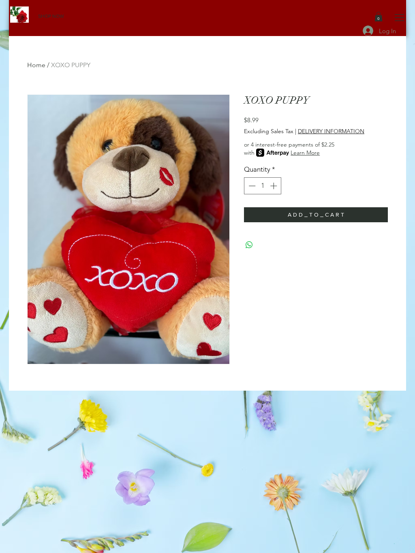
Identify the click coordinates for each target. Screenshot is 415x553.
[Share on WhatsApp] (249, 245)
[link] (378, 16)
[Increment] (274, 186)
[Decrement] (251, 186)
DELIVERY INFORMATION (331, 131)
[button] (399, 17)
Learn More (305, 152)
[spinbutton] (262, 186)
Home (36, 65)
